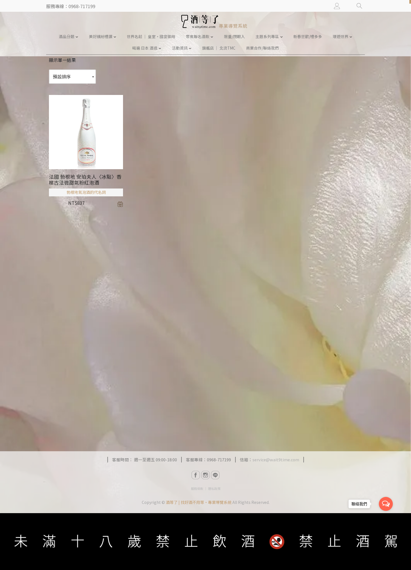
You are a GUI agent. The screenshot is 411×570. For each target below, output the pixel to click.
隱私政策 (214, 488)
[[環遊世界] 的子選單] (350, 36)
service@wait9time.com (275, 459)
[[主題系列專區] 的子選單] (281, 36)
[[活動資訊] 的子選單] (190, 48)
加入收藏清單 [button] (120, 204)
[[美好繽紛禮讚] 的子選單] (115, 36)
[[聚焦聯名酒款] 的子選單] (212, 36)
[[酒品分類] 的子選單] (76, 36)
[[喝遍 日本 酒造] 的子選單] (160, 48)
